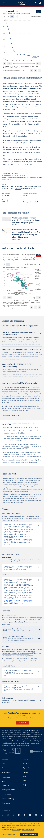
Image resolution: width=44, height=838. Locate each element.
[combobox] (35, 3)
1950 (9, 297)
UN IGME (6, 140)
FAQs (18, 745)
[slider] (13, 63)
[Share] (35, 70)
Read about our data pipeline (11, 415)
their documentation (19, 136)
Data (3, 768)
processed (18, 188)
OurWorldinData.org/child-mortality (11, 70)
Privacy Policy (16, 829)
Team (24, 776)
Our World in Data (22, 3)
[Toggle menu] (4, 3)
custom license (11, 741)
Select (32, 264)
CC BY (22, 70)
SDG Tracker (6, 785)
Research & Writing (8, 799)
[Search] (35, 3)
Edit (36, 16)
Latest (3, 781)
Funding (25, 772)
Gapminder (7, 131)
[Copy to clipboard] (36, 525)
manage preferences (28, 829)
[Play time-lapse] (4, 63)
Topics (4, 764)
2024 (39, 63)
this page (33, 150)
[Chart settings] (39, 264)
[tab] (4, 16)
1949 (9, 63)
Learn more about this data (26, 67)
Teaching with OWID (8, 790)
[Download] (31, 70)
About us (26, 764)
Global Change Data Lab (30, 730)
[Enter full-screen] (39, 70)
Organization (27, 768)
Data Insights (6, 772)
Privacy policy (6, 821)
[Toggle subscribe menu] (40, 3)
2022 (39, 297)
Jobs (24, 780)
